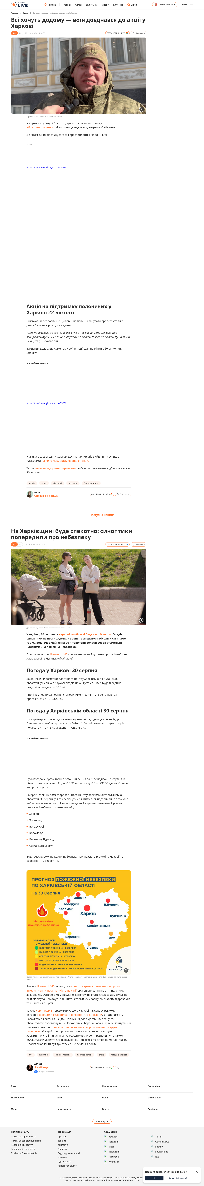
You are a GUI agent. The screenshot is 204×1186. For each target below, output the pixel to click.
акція (43, 483)
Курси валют (64, 1161)
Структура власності (69, 1153)
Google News (162, 1141)
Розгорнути (102, 1121)
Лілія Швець (41, 1067)
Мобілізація (154, 1097)
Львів (105, 1097)
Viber (111, 1146)
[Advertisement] (77, 153)
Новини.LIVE (58, 654)
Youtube (113, 1136)
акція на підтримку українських (56, 468)
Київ (59, 1097)
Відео (134, 4)
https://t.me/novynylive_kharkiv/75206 (46, 403)
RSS (157, 1156)
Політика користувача (23, 1136)
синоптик (43, 1054)
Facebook (114, 1156)
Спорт (105, 4)
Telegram (114, 1141)
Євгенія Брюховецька (46, 495)
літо (30, 1054)
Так (154, 1177)
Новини (66, 4)
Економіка (92, 4)
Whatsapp (114, 1161)
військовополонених (41, 127)
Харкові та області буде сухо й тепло (85, 634)
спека (101, 1054)
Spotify (159, 1146)
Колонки (118, 4)
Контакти (63, 1144)
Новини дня (63, 1109)
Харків (25, 13)
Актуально (62, 1086)
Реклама (62, 1149)
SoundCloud (161, 1151)
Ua (183, 4)
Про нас (62, 1136)
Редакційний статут (22, 1144)
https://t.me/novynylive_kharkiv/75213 (46, 167)
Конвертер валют (67, 1165)
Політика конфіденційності (26, 1140)
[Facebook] (36, 1071)
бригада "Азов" (91, 483)
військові (57, 483)
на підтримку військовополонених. (65, 461)
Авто (14, 1086)
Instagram (114, 1151)
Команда (62, 1157)
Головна (14, 13)
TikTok (158, 1136)
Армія (78, 4)
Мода (14, 1109)
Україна (52, 4)
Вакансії (62, 1140)
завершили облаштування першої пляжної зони (69, 1015)
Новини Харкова (62, 1054)
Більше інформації (177, 1178)
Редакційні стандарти (23, 1149)
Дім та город (109, 1086)
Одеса (105, 1109)
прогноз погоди (84, 1054)
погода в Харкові (119, 1054)
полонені (73, 483)
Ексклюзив (17, 1097)
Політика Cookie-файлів (24, 1153)
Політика (153, 1109)
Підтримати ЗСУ (167, 4)
